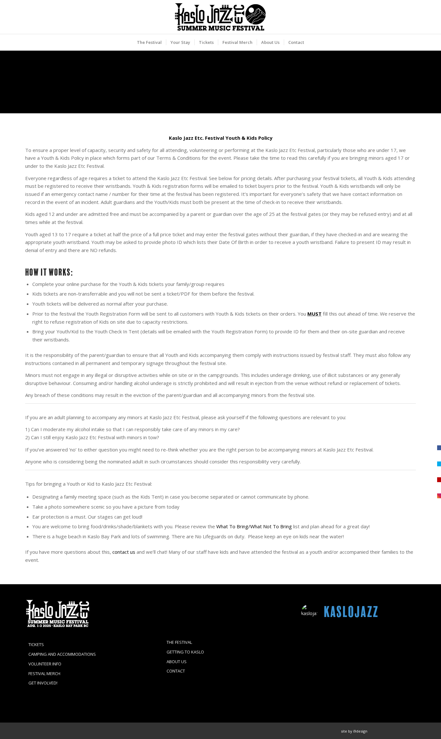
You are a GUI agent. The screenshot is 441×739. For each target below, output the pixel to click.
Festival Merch (44, 673)
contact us (123, 552)
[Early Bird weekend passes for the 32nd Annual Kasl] (319, 686)
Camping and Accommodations (62, 654)
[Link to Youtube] (411, 731)
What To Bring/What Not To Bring (254, 526)
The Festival (179, 642)
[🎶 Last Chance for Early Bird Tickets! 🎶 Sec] (359, 663)
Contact (176, 671)
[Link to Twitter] (401, 731)
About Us (177, 661)
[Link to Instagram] (391, 731)
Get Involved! (42, 683)
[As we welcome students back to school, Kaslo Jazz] (398, 686)
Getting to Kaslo (185, 652)
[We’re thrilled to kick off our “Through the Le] (398, 663)
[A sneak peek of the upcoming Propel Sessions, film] (359, 640)
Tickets (36, 644)
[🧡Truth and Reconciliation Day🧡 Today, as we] (319, 663)
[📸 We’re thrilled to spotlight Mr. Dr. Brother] (398, 640)
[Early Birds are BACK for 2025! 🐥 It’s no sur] (359, 686)
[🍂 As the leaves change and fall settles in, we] (319, 640)
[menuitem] (149, 42)
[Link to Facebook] (382, 731)
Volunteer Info (44, 664)
